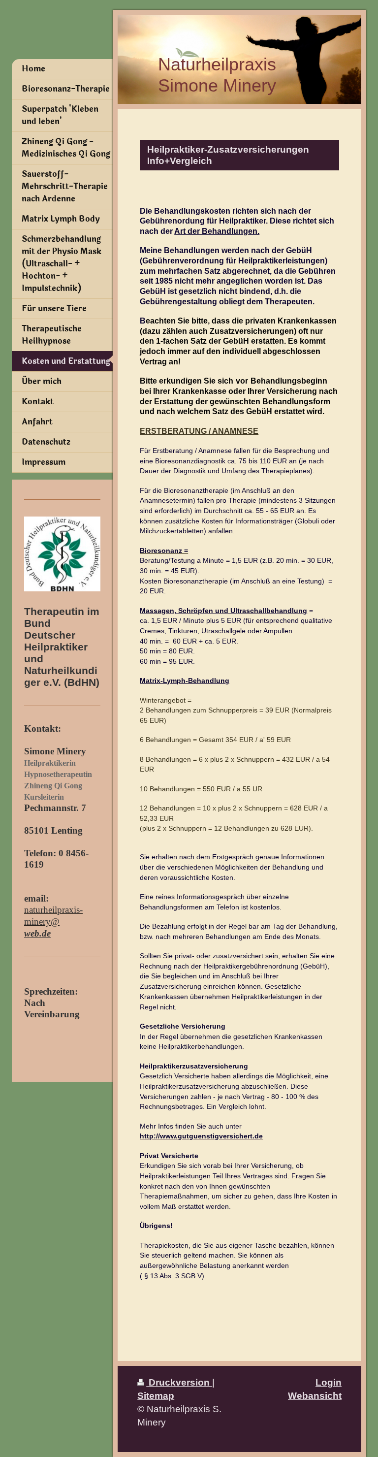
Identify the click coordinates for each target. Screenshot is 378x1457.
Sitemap (155, 1395)
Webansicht (315, 1395)
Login (328, 1382)
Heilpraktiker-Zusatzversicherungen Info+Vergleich (228, 155)
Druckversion (179, 1382)
